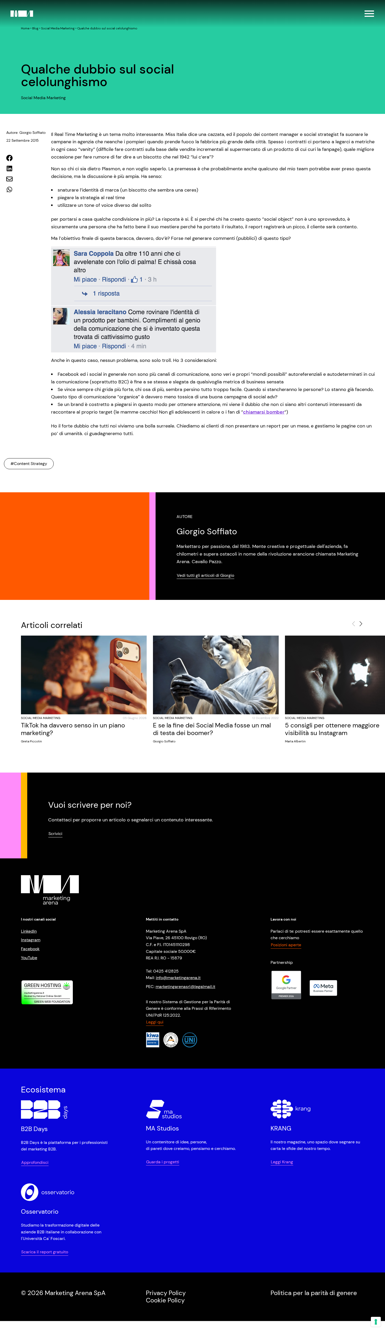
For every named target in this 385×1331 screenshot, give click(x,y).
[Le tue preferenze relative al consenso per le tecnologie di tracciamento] (376, 1322)
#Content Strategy (28, 463)
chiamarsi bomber (263, 412)
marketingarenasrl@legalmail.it (185, 986)
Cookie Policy (165, 1300)
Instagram (30, 940)
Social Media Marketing (58, 28)
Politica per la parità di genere (314, 1292)
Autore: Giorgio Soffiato (26, 132)
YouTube (29, 957)
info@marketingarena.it (178, 977)
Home (25, 28)
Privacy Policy (166, 1292)
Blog (35, 28)
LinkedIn (29, 931)
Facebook (30, 949)
